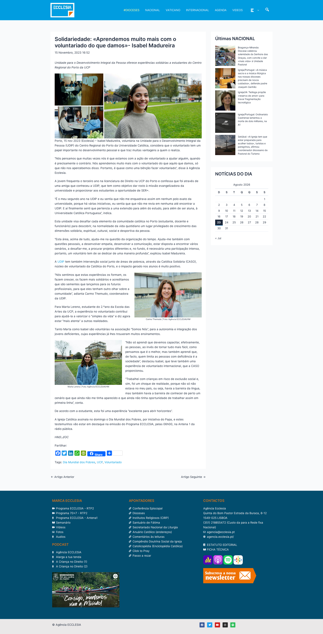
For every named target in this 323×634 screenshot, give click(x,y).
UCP (100, 462)
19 (241, 216)
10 (226, 210)
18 (234, 216)
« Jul (218, 238)
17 (226, 216)
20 (249, 216)
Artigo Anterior (62, 477)
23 (219, 222)
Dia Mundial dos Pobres (79, 462)
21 (257, 216)
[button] (257, 10)
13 (249, 210)
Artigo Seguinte (193, 477)
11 (234, 210)
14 (257, 210)
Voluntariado (113, 462)
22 (264, 216)
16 (219, 216)
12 (241, 210)
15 (264, 210)
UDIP (61, 261)
